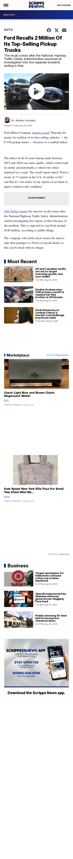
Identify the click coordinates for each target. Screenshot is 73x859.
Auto (8, 29)
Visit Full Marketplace (58, 355)
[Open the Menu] (6, 5)
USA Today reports (16, 211)
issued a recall (40, 132)
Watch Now (63, 5)
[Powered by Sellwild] (64, 554)
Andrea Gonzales (25, 120)
